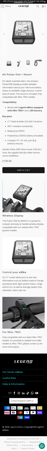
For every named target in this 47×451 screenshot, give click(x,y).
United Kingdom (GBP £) (22, 400)
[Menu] (1, 6)
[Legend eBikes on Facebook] (14, 393)
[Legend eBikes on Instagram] (19, 393)
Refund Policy (12, 445)
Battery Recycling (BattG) (14, 442)
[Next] (43, 34)
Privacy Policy (27, 445)
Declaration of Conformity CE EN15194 (23, 439)
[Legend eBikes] (23, 6)
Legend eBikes (16, 427)
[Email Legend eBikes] (10, 393)
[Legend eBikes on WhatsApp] (32, 393)
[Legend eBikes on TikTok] (28, 393)
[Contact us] (42, 446)
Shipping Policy (35, 442)
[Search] (37, 6)
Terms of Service (28, 448)
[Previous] (4, 34)
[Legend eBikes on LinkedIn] (23, 393)
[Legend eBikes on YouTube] (37, 393)
